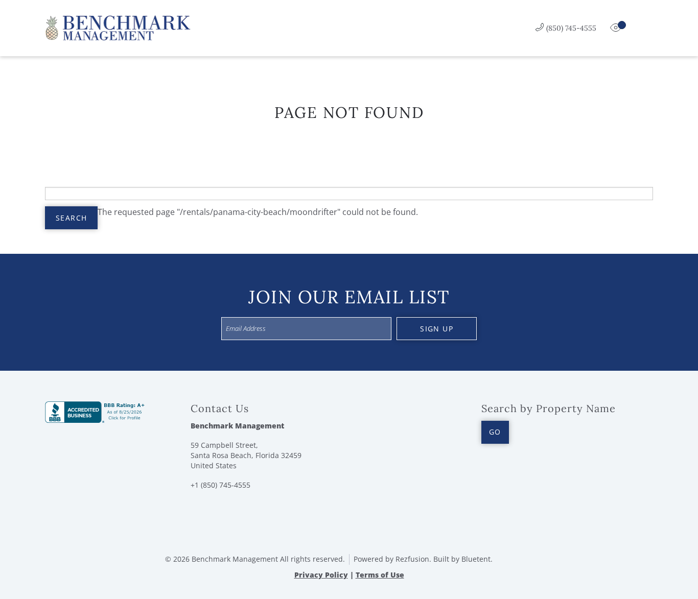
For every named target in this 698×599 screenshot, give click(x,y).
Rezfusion (412, 559)
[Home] (118, 27)
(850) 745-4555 (571, 28)
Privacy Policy (321, 575)
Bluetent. (477, 559)
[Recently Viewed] (617, 28)
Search (71, 218)
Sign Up (436, 328)
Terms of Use (380, 575)
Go (495, 432)
